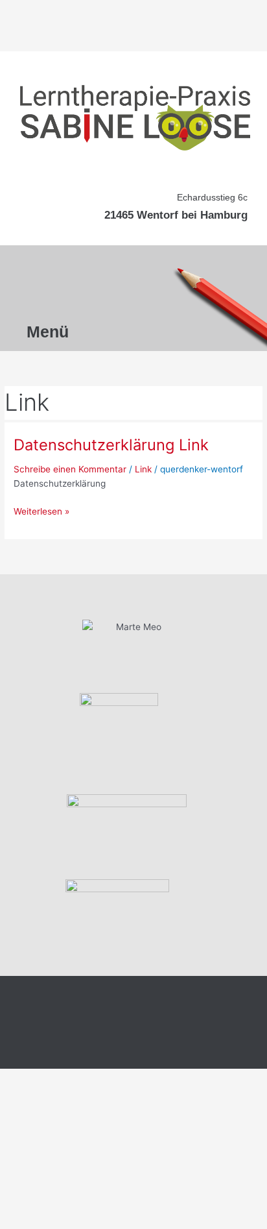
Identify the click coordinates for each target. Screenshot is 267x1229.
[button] (51, 285)
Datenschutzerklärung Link (111, 444)
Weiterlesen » (41, 510)
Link (143, 469)
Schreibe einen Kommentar (70, 469)
